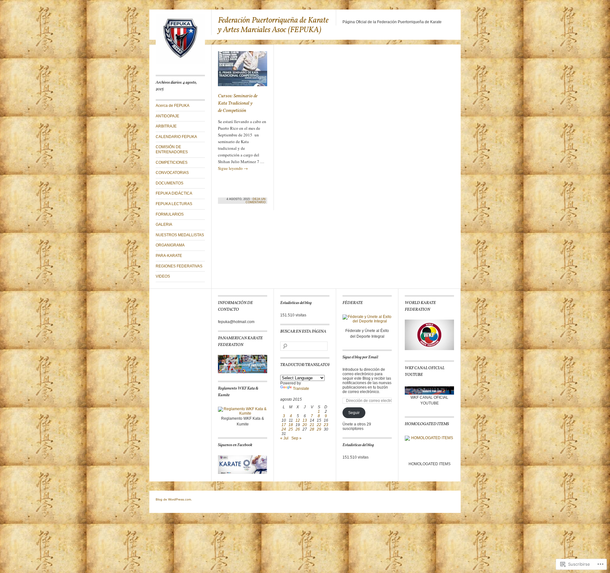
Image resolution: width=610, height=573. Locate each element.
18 (290, 425)
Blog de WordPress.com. (174, 499)
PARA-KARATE (169, 255)
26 (297, 429)
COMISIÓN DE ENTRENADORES (172, 149)
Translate (301, 388)
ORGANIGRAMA (170, 245)
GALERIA (164, 224)
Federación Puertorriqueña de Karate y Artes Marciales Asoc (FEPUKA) (273, 25)
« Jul (284, 438)
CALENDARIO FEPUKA (176, 137)
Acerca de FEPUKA (172, 105)
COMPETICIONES (171, 162)
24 (283, 429)
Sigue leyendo (233, 168)
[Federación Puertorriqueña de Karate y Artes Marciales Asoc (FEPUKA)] (180, 62)
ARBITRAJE (166, 126)
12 (297, 420)
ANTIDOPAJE (167, 116)
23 (326, 425)
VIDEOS (163, 276)
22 (319, 425)
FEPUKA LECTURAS (174, 204)
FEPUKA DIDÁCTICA (174, 193)
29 (319, 429)
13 (304, 420)
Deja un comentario (256, 200)
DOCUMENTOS (169, 183)
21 (312, 425)
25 (290, 429)
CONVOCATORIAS (172, 172)
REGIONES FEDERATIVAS (179, 266)
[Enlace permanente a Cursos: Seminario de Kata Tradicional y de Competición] (242, 71)
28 (312, 429)
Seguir (354, 413)
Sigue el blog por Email (360, 357)
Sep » (296, 438)
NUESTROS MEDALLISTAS (180, 235)
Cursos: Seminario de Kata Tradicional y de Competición (237, 103)
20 (304, 425)
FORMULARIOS (170, 214)
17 (283, 425)
